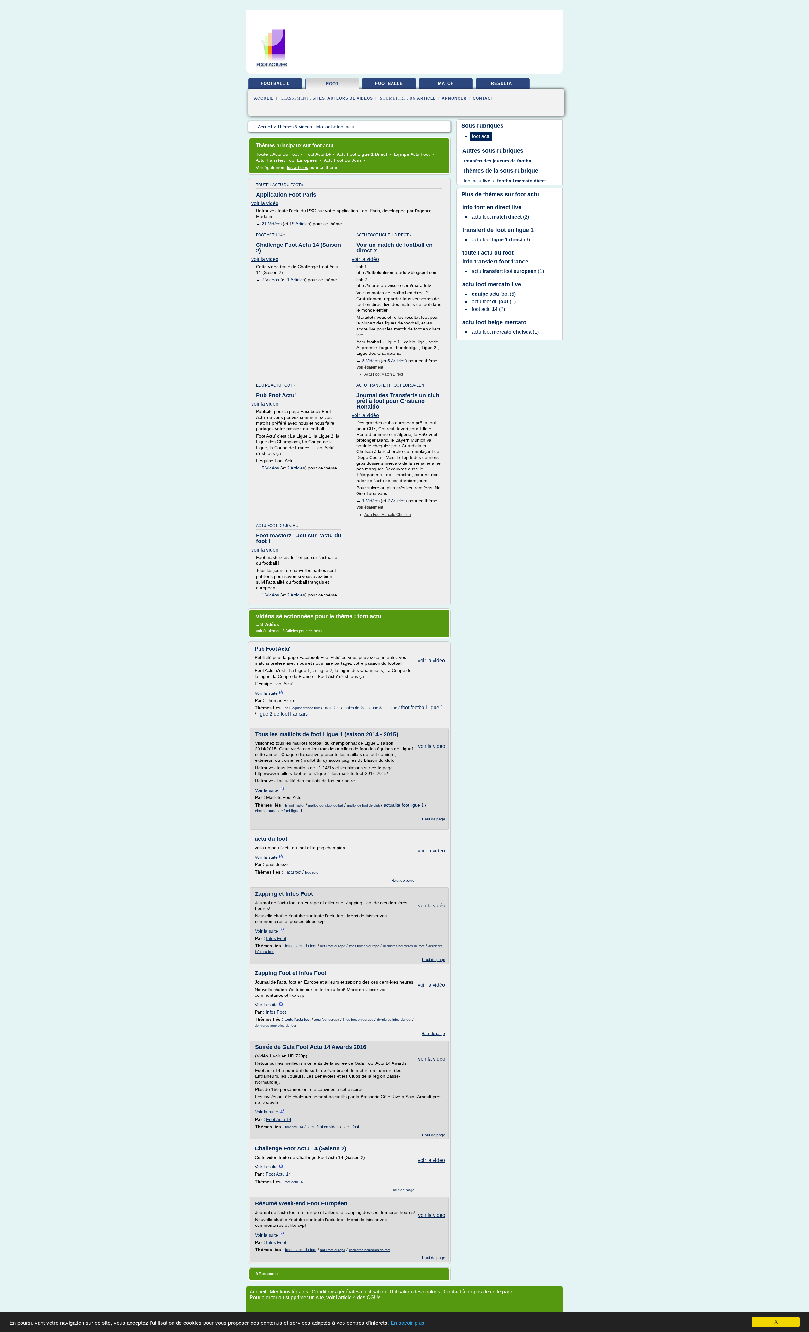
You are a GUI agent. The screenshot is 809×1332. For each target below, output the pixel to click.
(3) (501, 239)
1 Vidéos (371, 500)
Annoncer (454, 98)
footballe (389, 83)
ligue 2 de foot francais (282, 714)
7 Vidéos (270, 279)
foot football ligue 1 (422, 707)
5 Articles (396, 360)
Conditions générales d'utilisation (349, 1291)
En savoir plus (407, 1323)
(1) (508, 271)
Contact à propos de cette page (479, 1291)
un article (423, 98)
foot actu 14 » (271, 235)
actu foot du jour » (277, 526)
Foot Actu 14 (278, 1119)
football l (275, 83)
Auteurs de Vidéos (350, 98)
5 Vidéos (270, 467)
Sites (319, 98)
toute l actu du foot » (280, 185)
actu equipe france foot (302, 708)
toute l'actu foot (297, 1019)
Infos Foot (276, 938)
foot (332, 84)
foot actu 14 (294, 1127)
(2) (500, 217)
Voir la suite (267, 693)
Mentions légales (289, 1291)
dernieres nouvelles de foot (403, 946)
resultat (502, 83)
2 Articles (296, 467)
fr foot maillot (294, 805)
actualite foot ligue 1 (404, 805)
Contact (483, 98)
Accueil (263, 98)
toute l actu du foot (300, 946)
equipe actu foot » (275, 385)
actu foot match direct (383, 374)
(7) (488, 309)
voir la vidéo (264, 203)
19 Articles (299, 223)
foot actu (311, 872)
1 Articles (296, 279)
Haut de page (433, 819)
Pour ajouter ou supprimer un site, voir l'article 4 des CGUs (315, 1297)
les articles (297, 167)
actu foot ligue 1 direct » (384, 235)
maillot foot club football (325, 805)
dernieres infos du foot (394, 1019)
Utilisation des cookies (415, 1291)
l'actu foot (332, 708)
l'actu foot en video (323, 1127)
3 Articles (290, 631)
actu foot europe (332, 946)
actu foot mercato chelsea (387, 514)
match (446, 83)
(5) (494, 294)
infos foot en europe (364, 946)
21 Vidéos (272, 223)
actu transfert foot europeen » (391, 385)
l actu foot (293, 872)
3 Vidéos (371, 360)
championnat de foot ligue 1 (279, 811)
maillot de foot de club (363, 805)
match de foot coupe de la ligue (370, 708)
